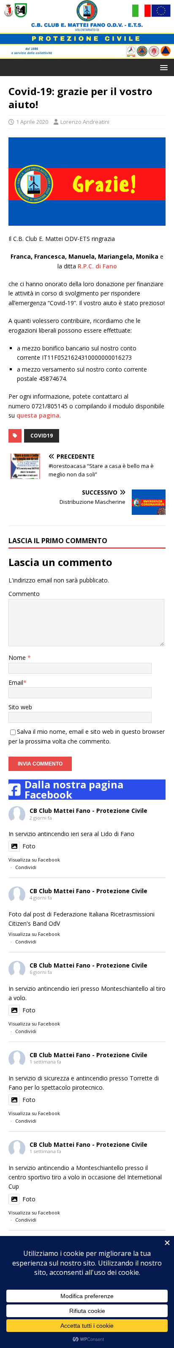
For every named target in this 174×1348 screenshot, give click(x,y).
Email (15, 682)
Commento (24, 594)
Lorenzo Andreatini (84, 122)
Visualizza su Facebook (34, 859)
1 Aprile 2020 (32, 122)
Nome (17, 657)
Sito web (20, 707)
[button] (162, 67)
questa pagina (38, 415)
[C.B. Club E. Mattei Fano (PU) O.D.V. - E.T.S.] (87, 53)
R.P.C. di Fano (97, 266)
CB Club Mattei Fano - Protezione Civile (88, 811)
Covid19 (41, 435)
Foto (28, 846)
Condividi (25, 867)
